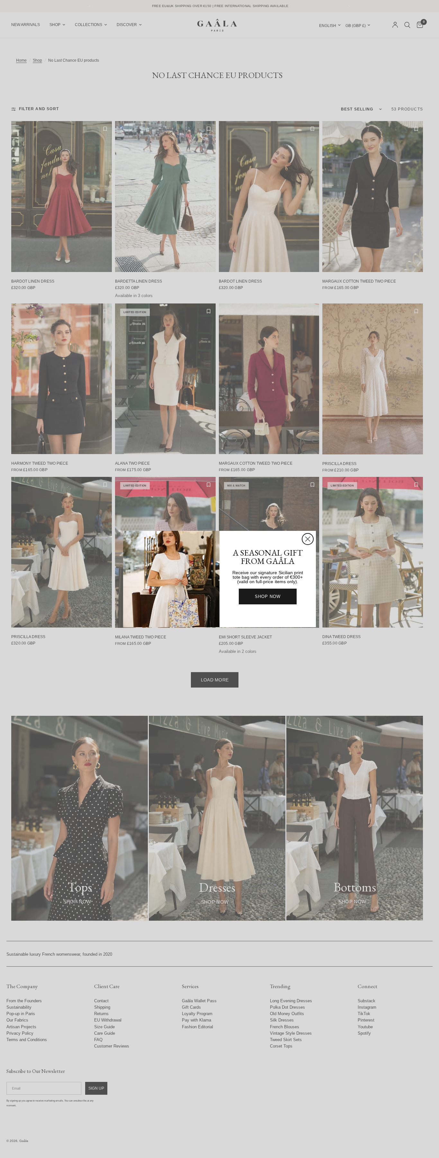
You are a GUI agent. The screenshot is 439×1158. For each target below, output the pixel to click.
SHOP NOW (268, 596)
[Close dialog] (307, 539)
